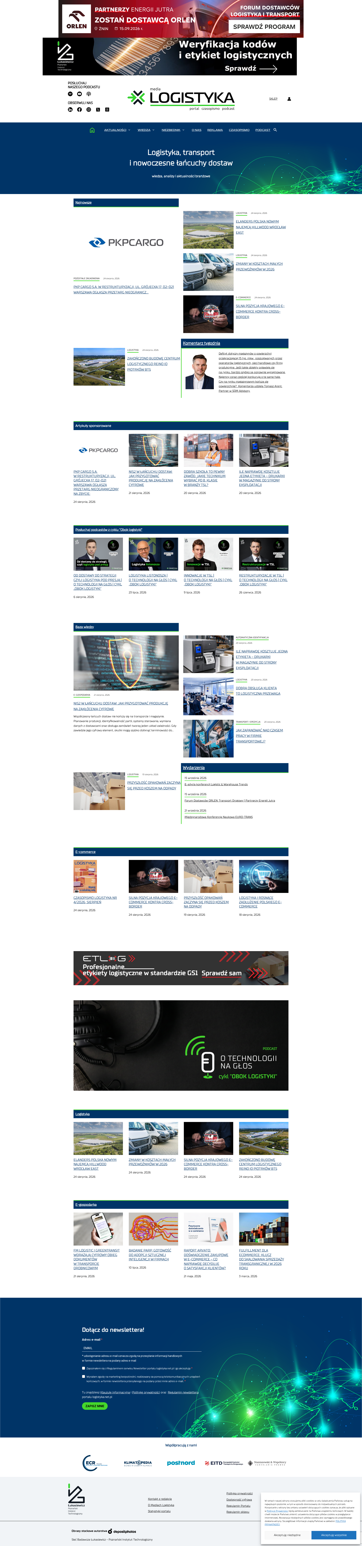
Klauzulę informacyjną (115, 1392)
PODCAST (262, 130)
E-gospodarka (82, 695)
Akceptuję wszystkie (334, 1535)
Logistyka (241, 213)
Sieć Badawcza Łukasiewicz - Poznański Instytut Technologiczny (112, 1539)
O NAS (196, 130)
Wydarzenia (194, 768)
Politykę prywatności (146, 1392)
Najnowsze (83, 202)
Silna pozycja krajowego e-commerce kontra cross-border (260, 311)
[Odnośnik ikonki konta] (289, 99)
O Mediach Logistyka (161, 1505)
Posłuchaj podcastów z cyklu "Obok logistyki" (108, 529)
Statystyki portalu (159, 1511)
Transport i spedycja (248, 722)
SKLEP (273, 98)
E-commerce (243, 298)
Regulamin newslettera (183, 1392)
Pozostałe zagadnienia (87, 278)
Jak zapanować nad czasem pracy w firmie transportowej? (259, 736)
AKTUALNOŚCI (115, 130)
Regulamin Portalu (238, 1506)
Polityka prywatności (239, 1493)
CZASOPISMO (239, 130)
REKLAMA (215, 130)
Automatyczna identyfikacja (252, 638)
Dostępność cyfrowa (239, 1499)
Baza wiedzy (84, 627)
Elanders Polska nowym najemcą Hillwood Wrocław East (261, 227)
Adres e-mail (91, 1339)
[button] (129, 130)
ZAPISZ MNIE (94, 1406)
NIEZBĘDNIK (171, 130)
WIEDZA (144, 130)
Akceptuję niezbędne (287, 1535)
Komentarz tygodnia (201, 343)
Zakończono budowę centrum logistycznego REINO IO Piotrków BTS (153, 364)
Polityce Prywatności (277, 1511)
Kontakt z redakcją (160, 1499)
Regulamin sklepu (237, 1512)
